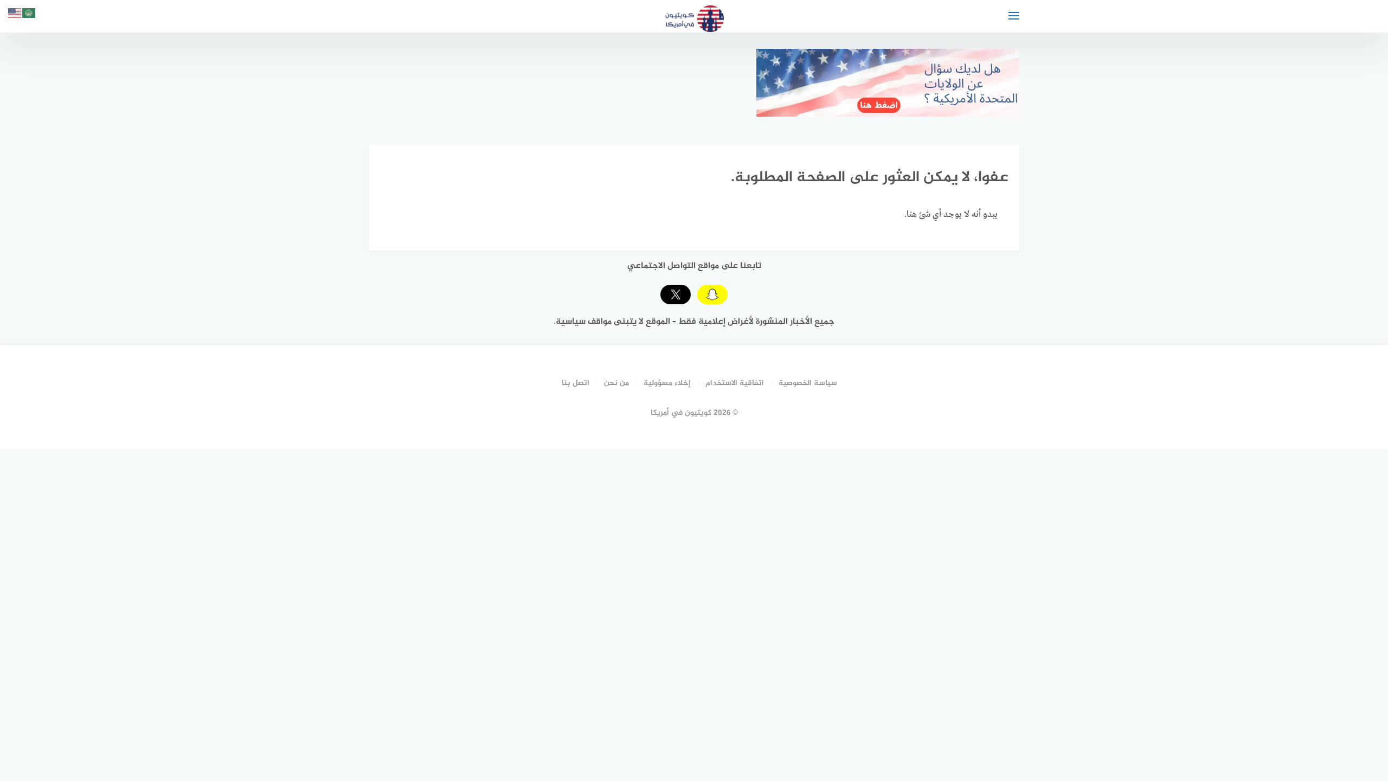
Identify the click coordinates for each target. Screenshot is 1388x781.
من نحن (616, 383)
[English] (15, 15)
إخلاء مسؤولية (667, 383)
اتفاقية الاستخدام (734, 383)
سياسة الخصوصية (808, 383)
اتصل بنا (575, 383)
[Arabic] (29, 15)
